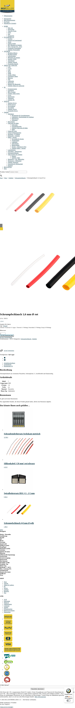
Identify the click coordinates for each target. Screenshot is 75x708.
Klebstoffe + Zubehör (14, 136)
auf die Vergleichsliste (9, 350)
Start (1, 178)
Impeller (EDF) (12, 59)
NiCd (9, 71)
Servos (6, 588)
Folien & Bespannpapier (14, 132)
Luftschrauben (12, 56)
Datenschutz (7, 612)
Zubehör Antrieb (12, 62)
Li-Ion (9, 68)
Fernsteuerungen (12, 89)
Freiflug (10, 39)
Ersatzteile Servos (13, 111)
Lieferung (6, 606)
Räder (13, 129)
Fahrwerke (15, 125)
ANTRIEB (7, 51)
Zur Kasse (6, 22)
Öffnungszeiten (8, 16)
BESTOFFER (8, 167)
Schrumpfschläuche (13, 153)
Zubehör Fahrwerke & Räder (20, 128)
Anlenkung (11, 114)
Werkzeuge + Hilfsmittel (14, 161)
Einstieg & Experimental (15, 40)
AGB (5, 599)
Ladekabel (14, 142)
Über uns (10, 28)
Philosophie (11, 29)
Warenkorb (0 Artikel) (10, 23)
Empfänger (11, 90)
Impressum (7, 601)
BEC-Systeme (12, 92)
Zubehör (6, 112)
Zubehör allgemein (13, 162)
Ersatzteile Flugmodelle (14, 48)
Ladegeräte (11, 81)
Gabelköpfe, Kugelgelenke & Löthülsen (23, 117)
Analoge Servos (12, 103)
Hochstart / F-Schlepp (14, 134)
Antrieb (6, 583)
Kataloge (10, 165)
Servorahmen (11, 106)
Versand (5, 326)
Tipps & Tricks (12, 31)
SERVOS (6, 101)
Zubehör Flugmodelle (14, 50)
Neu (5, 593)
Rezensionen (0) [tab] (8, 366)
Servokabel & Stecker (18, 139)
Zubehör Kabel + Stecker (19, 148)
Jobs (9, 34)
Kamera (14, 156)
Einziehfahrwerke (16, 126)
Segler (9, 42)
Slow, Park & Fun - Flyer (15, 46)
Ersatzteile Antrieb (13, 64)
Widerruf (6, 602)
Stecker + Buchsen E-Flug (19, 147)
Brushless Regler (12, 54)
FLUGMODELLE (9, 37)
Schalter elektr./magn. (14, 93)
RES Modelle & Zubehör (15, 45)
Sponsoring (11, 35)
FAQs (9, 32)
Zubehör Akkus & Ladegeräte (16, 86)
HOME (6, 26)
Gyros (9, 95)
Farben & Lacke (12, 131)
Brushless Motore (12, 53)
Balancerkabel (15, 145)
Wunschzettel (7, 18)
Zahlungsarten (8, 604)
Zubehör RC (11, 100)
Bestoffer (6, 591)
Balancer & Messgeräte (14, 84)
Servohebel (11, 107)
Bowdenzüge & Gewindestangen (21, 115)
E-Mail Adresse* (4, 685)
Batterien (10, 78)
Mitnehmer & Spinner (14, 57)
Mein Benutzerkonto (9, 20)
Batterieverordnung (9, 610)
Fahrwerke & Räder (13, 123)
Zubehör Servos (12, 109)
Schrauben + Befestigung (15, 151)
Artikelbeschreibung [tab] (9, 363)
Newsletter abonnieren (37, 689)
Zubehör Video (16, 157)
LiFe (9, 70)
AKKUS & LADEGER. (10, 65)
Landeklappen (12, 150)
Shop (5, 178)
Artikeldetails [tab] (7, 364)
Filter (1, 530)
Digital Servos (12, 104)
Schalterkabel (15, 140)
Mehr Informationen (40, 697)
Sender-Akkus (12, 75)
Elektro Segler (12, 43)
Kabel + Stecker (12, 137)
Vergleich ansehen (6, 707)
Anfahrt (6, 607)
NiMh (9, 73)
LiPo (9, 67)
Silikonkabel (15, 143)
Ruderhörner (15, 118)
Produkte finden (4, 172)
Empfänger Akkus (13, 76)
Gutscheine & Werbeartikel (15, 164)
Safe (9, 79)
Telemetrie (11, 98)
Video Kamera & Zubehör (15, 154)
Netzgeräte (11, 82)
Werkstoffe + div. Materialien (16, 159)
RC (5, 87)
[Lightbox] (37, 228)
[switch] (69, 700)
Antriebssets (11, 61)
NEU (5, 168)
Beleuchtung (11, 122)
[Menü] (72, 688)
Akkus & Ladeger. (9, 585)
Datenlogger (11, 96)
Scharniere (15, 120)
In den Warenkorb (7, 335)
